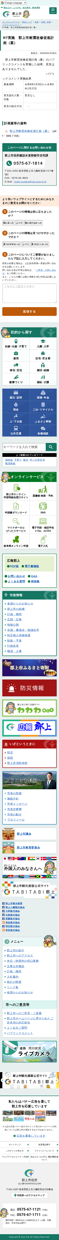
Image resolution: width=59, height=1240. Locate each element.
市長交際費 (14, 809)
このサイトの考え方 (15, 1151)
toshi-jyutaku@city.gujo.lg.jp (30, 181)
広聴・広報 (46, 22)
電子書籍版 (32, 566)
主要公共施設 (15, 966)
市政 (36, 22)
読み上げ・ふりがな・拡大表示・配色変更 (22, 8)
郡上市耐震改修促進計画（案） (30, 131)
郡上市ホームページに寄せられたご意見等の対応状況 (30, 1020)
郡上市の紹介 (15, 950)
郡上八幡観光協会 (15, 907)
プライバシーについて (44, 1151)
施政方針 (13, 798)
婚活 (25, 460)
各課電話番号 (44, 1145)
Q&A (34, 576)
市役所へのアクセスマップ (31, 1195)
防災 (10, 752)
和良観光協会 (13, 930)
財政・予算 (14, 640)
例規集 (35, 581)
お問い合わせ (16, 576)
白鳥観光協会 (13, 915)
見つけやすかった (11, 244)
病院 (10, 757)
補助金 (9, 460)
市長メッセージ (17, 803)
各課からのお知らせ (20, 603)
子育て (18, 460)
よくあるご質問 (17, 1027)
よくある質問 (16, 581)
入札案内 (13, 976)
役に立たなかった (33, 223)
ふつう (19, 223)
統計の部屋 (14, 982)
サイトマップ (15, 1145)
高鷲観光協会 (13, 918)
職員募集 (10, 463)
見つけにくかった (39, 244)
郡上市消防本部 (17, 763)
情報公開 (13, 624)
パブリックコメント (11, 25)
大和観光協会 (13, 911)
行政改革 (13, 645)
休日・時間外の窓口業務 (23, 961)
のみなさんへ (23, 867)
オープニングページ (11, 22)
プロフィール (16, 819)
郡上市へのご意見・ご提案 (24, 1013)
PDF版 (14, 566)
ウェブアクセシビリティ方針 (15, 1157)
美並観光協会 (13, 922)
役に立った (8, 223)
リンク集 (13, 987)
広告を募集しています (31, 1135)
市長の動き (14, 814)
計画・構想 (14, 614)
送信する (29, 311)
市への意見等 (37, 460)
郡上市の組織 (16, 609)
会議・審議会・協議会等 (23, 630)
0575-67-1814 (28, 163)
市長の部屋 (14, 793)
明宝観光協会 (13, 926)
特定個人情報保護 (18, 635)
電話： (29, 1209)
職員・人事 (14, 651)
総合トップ (27, 22)
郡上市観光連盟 (14, 903)
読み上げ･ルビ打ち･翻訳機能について (44, 1158)
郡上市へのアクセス (20, 955)
